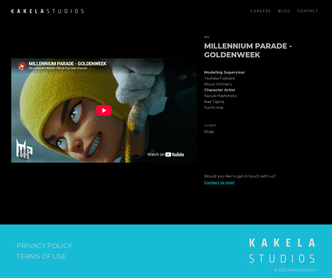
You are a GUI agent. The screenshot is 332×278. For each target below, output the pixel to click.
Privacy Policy (44, 246)
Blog (284, 11)
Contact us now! (219, 182)
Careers (260, 11)
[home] (47, 11)
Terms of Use (41, 256)
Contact (307, 11)
